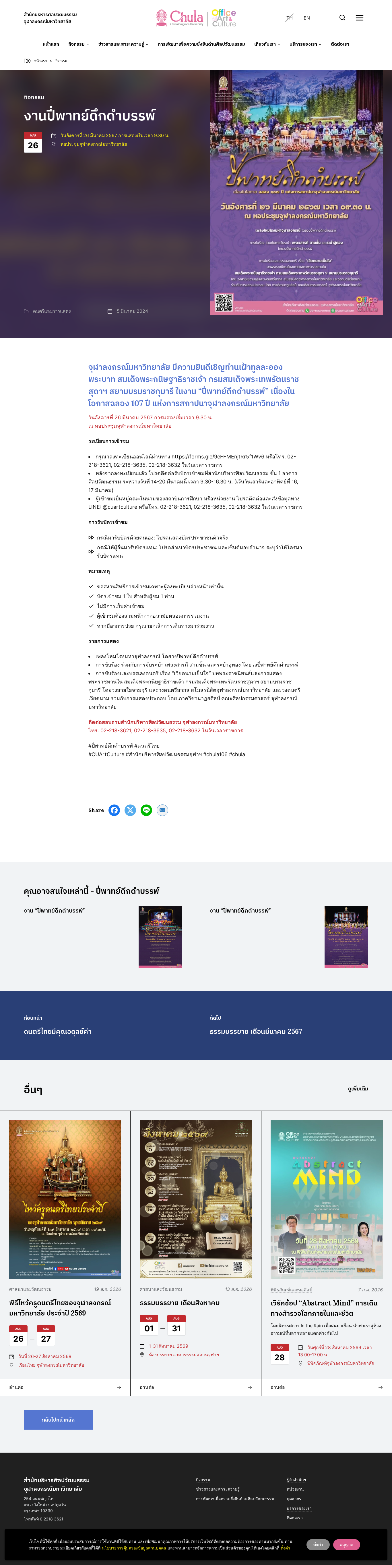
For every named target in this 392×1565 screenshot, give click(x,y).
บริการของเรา (299, 1508)
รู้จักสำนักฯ (296, 1479)
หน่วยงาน (295, 1489)
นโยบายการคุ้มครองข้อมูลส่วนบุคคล (134, 1547)
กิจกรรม (203, 1479)
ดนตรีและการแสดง (52, 311)
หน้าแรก (51, 44)
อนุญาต (346, 1544)
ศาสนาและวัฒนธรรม (30, 1289)
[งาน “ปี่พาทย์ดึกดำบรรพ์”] (160, 937)
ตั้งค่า (285, 1547)
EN (307, 18)
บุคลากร (294, 1498)
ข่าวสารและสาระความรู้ (218, 1489)
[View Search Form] (342, 17)
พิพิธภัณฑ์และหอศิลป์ (291, 1290)
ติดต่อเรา (340, 44)
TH (289, 18)
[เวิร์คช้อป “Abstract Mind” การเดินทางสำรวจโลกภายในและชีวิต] (327, 1199)
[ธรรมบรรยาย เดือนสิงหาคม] (196, 1199)
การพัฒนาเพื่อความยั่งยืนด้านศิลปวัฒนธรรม (201, 44)
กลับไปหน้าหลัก (58, 1419)
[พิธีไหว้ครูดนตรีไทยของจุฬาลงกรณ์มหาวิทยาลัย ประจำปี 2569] (65, 1199)
